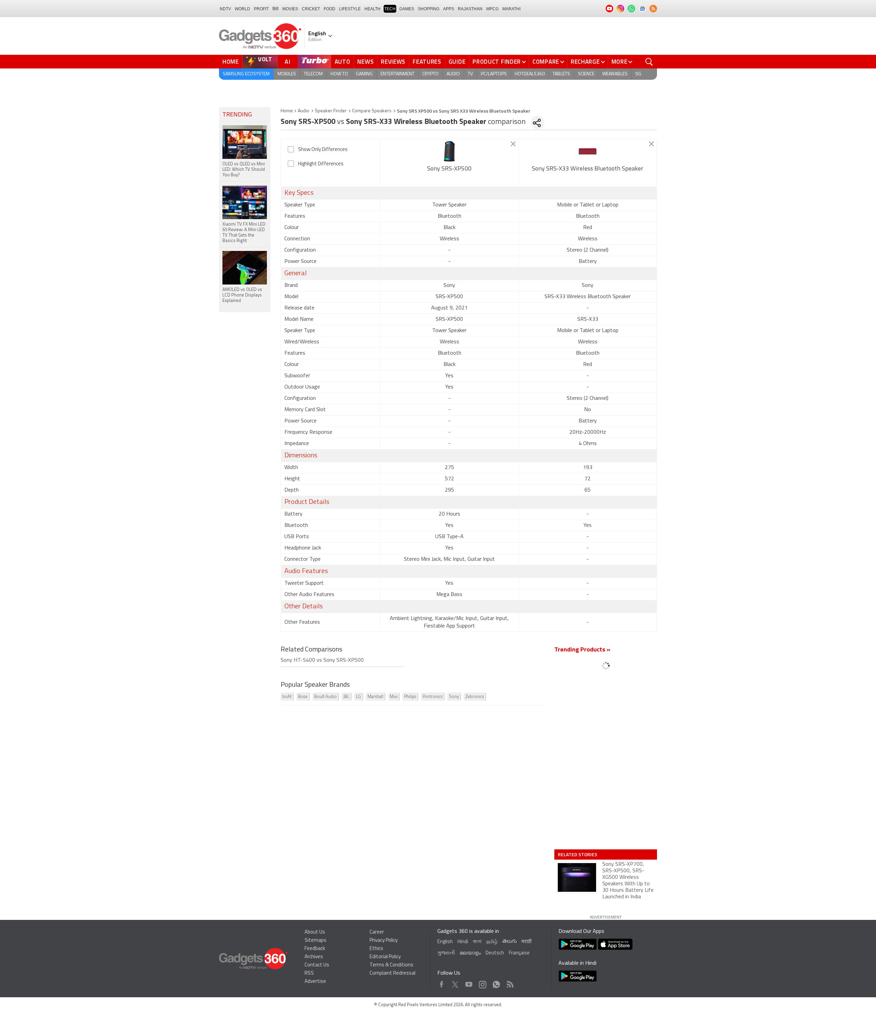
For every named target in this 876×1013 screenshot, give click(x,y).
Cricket (311, 9)
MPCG (492, 9)
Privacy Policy (384, 940)
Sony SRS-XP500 (449, 169)
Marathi (511, 9)
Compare (545, 61)
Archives (314, 957)
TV (470, 74)
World (242, 9)
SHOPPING (428, 9)
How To (339, 74)
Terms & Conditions (391, 965)
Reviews (393, 61)
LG (358, 697)
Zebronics (474, 697)
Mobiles (287, 74)
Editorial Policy (385, 957)
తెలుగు (509, 941)
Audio (453, 74)
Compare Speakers (371, 111)
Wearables (615, 74)
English (445, 942)
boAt (287, 697)
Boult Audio (325, 697)
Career (377, 932)
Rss (509, 982)
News (365, 61)
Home (230, 61)
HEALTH (372, 9)
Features (427, 61)
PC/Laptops (494, 74)
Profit (261, 9)
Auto (342, 61)
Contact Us (317, 965)
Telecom (313, 74)
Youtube (469, 982)
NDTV (225, 9)
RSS (309, 973)
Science (586, 74)
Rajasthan (470, 9)
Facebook (441, 982)
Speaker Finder (331, 111)
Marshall (375, 697)
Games (406, 9)
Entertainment (397, 74)
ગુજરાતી (446, 953)
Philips (410, 697)
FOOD (329, 9)
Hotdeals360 (530, 74)
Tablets (561, 74)
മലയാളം (470, 953)
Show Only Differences (323, 149)
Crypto (430, 74)
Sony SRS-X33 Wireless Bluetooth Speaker (587, 169)
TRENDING (237, 115)
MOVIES (290, 9)
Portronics (432, 697)
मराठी (526, 942)
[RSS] (653, 8)
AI (288, 61)
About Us (315, 932)
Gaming (364, 74)
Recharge (585, 61)
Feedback (315, 948)
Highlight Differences (321, 164)
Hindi (463, 942)
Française (519, 953)
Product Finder (497, 61)
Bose (303, 697)
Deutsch (495, 953)
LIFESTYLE (350, 9)
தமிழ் (492, 942)
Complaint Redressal (392, 973)
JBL (346, 697)
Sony (454, 697)
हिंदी (275, 9)
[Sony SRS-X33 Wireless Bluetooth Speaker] (587, 151)
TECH (390, 9)
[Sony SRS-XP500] (449, 151)
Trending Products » (582, 650)
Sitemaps (315, 940)
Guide (457, 61)
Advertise (315, 981)
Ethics (376, 948)
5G (638, 74)
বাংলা (477, 942)
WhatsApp (496, 982)
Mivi (394, 697)
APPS (448, 9)
